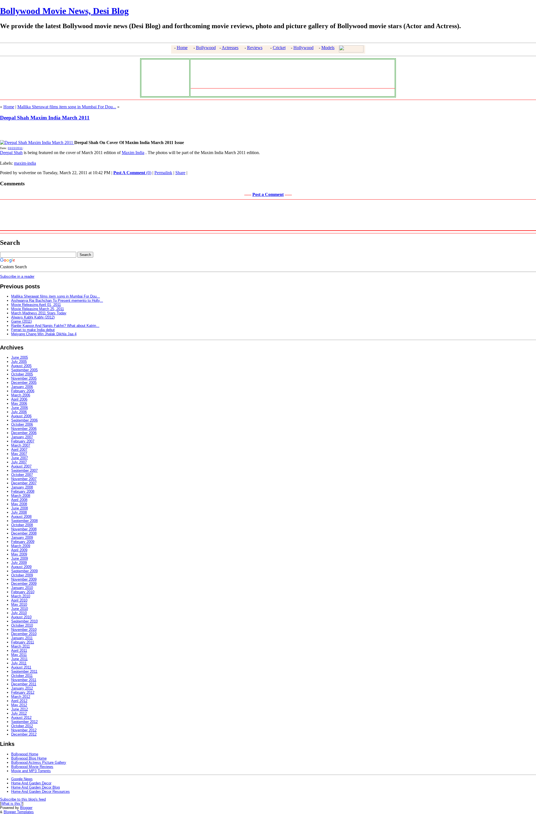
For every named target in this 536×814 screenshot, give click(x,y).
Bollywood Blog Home (29, 758)
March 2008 (20, 496)
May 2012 (19, 705)
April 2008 (19, 500)
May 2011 (19, 655)
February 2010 (22, 592)
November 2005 (24, 378)
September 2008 (24, 521)
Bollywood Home (24, 754)
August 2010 (21, 617)
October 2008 (22, 525)
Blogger (26, 808)
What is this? (11, 803)
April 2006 (19, 399)
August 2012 (21, 717)
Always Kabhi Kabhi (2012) (33, 317)
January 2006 (22, 387)
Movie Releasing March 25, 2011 (37, 309)
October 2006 (22, 424)
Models (327, 47)
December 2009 (24, 583)
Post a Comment (268, 194)
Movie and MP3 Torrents (31, 771)
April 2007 (19, 449)
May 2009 (19, 554)
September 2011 (24, 671)
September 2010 (24, 621)
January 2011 (22, 638)
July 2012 (19, 713)
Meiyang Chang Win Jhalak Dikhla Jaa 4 (43, 334)
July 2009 (19, 563)
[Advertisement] (164, 77)
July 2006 (19, 412)
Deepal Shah (11, 152)
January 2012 (22, 688)
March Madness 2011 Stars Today (38, 313)
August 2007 (21, 466)
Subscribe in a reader (17, 276)
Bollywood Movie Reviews (32, 767)
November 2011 (23, 680)
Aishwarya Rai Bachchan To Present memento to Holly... (57, 300)
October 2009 (22, 575)
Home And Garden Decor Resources (40, 791)
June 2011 (19, 659)
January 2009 (22, 537)
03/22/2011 (15, 148)
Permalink (163, 172)
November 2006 (24, 429)
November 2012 (24, 730)
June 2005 (19, 357)
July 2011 (19, 663)
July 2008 (19, 512)
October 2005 (22, 374)
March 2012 (20, 697)
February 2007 (22, 441)
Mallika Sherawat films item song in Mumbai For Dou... (66, 106)
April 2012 (19, 701)
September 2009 (24, 571)
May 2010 (19, 604)
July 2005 (19, 362)
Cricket (279, 47)
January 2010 (22, 588)
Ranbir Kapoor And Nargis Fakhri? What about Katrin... (55, 326)
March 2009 (20, 546)
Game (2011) (21, 321)
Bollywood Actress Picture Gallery (38, 762)
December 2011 (23, 684)
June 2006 (19, 408)
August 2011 (21, 667)
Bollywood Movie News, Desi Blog (64, 11)
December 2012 (24, 734)
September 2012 (24, 722)
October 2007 (22, 475)
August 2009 (21, 567)
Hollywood (303, 47)
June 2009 (19, 558)
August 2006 (21, 416)
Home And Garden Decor (31, 783)
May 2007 (19, 454)
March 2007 (20, 445)
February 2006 (22, 391)
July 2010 (19, 613)
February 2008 (22, 491)
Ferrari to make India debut (33, 330)
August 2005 (21, 366)
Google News (22, 779)
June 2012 (19, 709)
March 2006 (20, 395)
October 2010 (22, 625)
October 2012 (22, 726)
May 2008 (19, 504)
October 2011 (22, 676)
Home (182, 47)
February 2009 (22, 542)
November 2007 (24, 479)
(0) (132, 172)
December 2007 (24, 483)
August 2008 (21, 516)
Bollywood (206, 47)
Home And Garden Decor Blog (35, 787)
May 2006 (19, 403)
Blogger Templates (19, 812)
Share (180, 172)
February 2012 (22, 692)
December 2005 (24, 382)
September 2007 (24, 470)
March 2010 (20, 596)
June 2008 (19, 508)
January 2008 (22, 487)
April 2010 (19, 600)
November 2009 (24, 579)
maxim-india (25, 163)
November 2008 (24, 529)
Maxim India (133, 152)
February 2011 (22, 642)
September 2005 (24, 370)
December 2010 (24, 634)
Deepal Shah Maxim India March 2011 (45, 118)
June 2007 (19, 458)
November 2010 (24, 630)
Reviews (254, 47)
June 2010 (19, 609)
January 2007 (22, 437)
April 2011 (19, 650)
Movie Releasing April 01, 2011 (36, 305)
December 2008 (24, 533)
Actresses (230, 47)
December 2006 (24, 433)
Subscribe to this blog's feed (23, 799)
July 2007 (19, 462)
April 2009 (19, 550)
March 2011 (20, 646)
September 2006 (24, 420)
